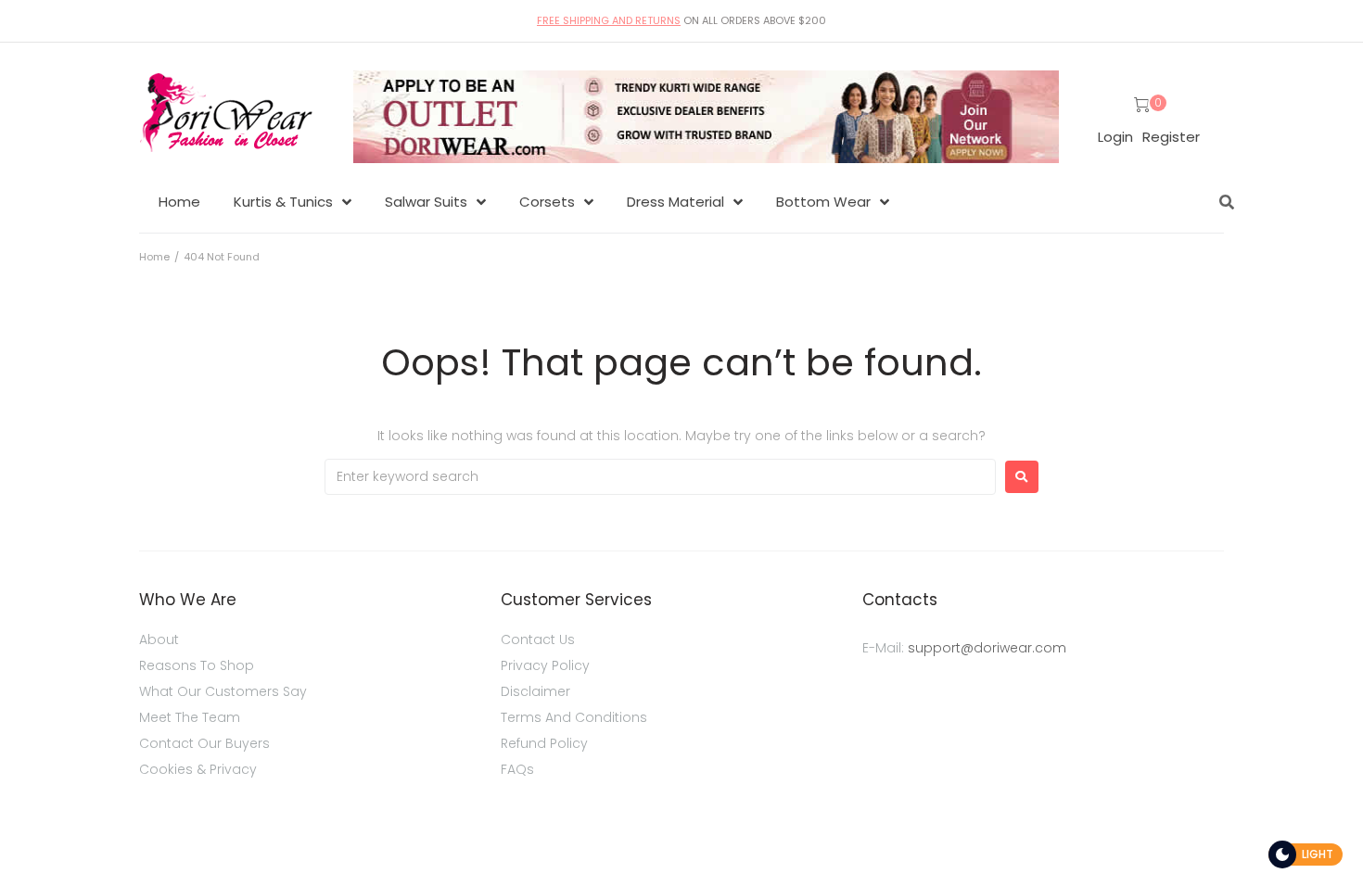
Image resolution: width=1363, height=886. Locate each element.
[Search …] (1222, 202)
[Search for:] (660, 477)
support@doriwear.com (987, 648)
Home (154, 256)
